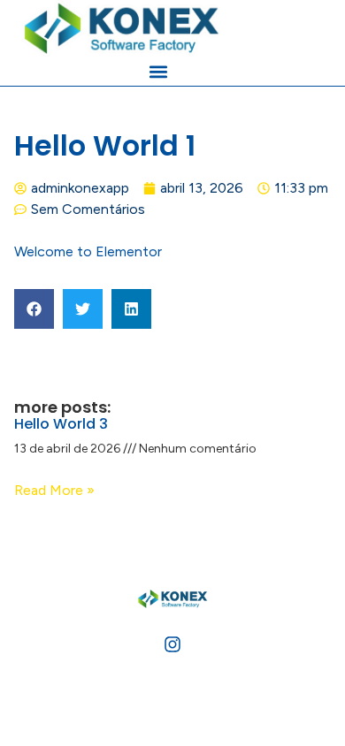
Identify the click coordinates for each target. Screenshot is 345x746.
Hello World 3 (61, 424)
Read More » (54, 490)
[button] (157, 71)
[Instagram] (172, 644)
